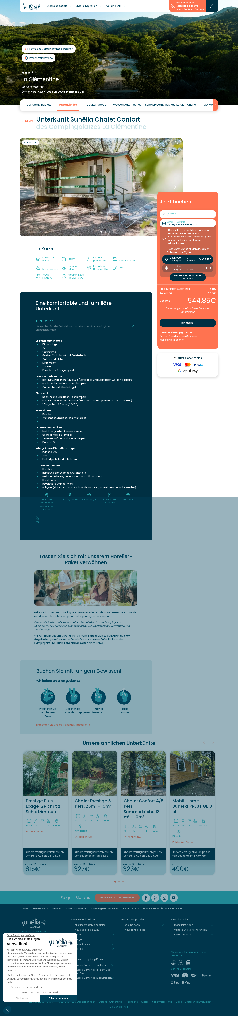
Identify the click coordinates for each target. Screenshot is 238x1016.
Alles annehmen (58, 998)
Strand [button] (78, 934)
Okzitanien (55, 908)
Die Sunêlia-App (119, 1006)
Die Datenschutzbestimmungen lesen (25, 987)
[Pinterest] (155, 898)
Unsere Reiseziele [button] (57, 6)
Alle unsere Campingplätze (90, 924)
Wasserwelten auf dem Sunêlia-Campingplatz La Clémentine (154, 105)
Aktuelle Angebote (135, 929)
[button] (7, 1010)
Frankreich (39, 908)
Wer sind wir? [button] (114, 6)
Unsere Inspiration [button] (87, 6)
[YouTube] (174, 898)
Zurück (29, 120)
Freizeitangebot (95, 105)
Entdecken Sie (34, 831)
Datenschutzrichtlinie (110, 1001)
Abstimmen (22, 998)
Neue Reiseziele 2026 (87, 929)
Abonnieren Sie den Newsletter (117, 897)
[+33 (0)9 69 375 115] (173, 6)
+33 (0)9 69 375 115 (187, 6)
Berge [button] (78, 939)
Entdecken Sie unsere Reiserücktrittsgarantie (63, 724)
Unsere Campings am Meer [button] (90, 965)
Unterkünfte (68, 105)
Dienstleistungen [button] (183, 924)
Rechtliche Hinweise (137, 1001)
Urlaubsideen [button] (132, 924)
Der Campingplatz (39, 105)
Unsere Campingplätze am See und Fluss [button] (92, 971)
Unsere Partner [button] (182, 934)
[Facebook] (146, 898)
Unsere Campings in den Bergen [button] (93, 977)
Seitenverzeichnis (162, 1001)
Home (25, 908)
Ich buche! (187, 323)
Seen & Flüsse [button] (83, 943)
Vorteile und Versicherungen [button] (190, 929)
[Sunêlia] (32, 6)
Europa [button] (79, 948)
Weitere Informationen (172, 339)
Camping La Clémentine (104, 908)
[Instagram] (164, 898)
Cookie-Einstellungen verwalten (194, 1001)
